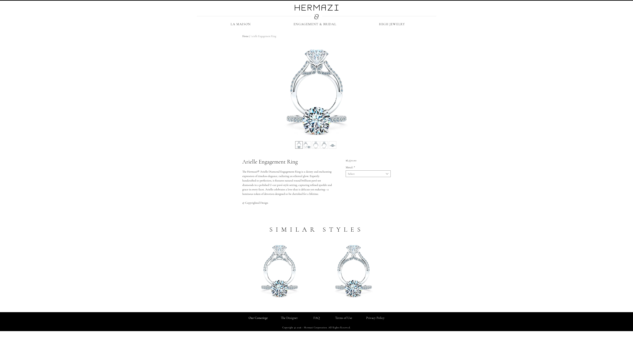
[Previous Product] (238, 272)
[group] (316, 275)
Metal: (350, 167)
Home (245, 36)
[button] (240, 24)
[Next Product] (395, 272)
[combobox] (368, 173)
